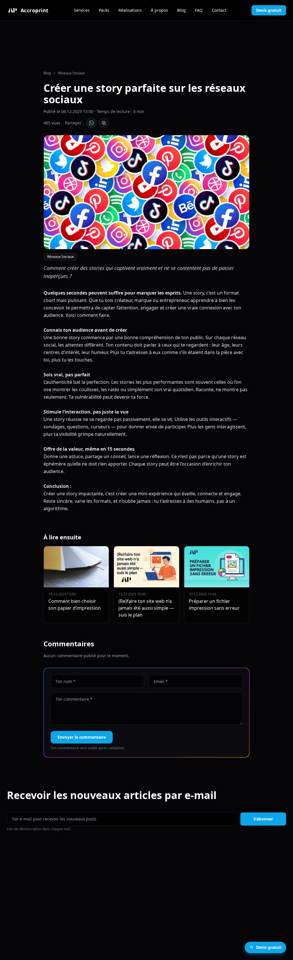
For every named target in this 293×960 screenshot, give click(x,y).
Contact (219, 10)
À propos (159, 10)
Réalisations (130, 10)
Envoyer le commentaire (82, 737)
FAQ (199, 10)
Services (82, 10)
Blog (181, 10)
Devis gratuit (269, 10)
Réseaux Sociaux (71, 73)
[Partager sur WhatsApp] (91, 123)
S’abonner (263, 819)
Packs (104, 10)
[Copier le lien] (104, 123)
